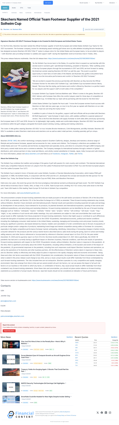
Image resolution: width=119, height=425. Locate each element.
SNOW (35, 402)
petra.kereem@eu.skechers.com (12, 316)
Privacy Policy (60, 415)
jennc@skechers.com (8, 301)
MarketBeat (25, 349)
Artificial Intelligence (38, 363)
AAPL (76, 345)
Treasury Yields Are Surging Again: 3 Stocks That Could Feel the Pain (44, 370)
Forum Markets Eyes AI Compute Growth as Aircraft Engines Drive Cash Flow (45, 356)
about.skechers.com (32, 154)
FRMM (49, 363)
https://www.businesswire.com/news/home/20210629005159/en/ (71, 58)
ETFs (21, 8)
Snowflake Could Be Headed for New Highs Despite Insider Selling (46, 397)
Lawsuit (41, 349)
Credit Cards (36, 349)
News (21, 12)
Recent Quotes (84, 3)
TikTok (80, 154)
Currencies (28, 12)
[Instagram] (110, 414)
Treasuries (47, 12)
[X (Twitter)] (97, 414)
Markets (5, 8)
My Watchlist (98, 3)
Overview (14, 12)
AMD (76, 347)
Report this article (9, 330)
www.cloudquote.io (65, 411)
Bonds (35, 377)
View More (69, 337)
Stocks (14, 8)
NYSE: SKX (12, 141)
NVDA (76, 360)
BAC (76, 350)
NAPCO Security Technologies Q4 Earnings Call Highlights (43, 383)
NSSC (51, 390)
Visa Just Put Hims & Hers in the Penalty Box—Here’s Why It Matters (43, 342)
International (37, 12)
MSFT (76, 358)
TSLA (76, 365)
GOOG (77, 352)
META (76, 355)
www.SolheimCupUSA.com (29, 193)
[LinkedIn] (106, 414)
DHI (43, 377)
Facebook (56, 154)
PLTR (48, 377)
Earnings (35, 390)
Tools (29, 8)
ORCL (76, 363)
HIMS (51, 349)
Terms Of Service (71, 415)
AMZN (76, 342)
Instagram (64, 154)
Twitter (71, 154)
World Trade (41, 390)
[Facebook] (102, 414)
